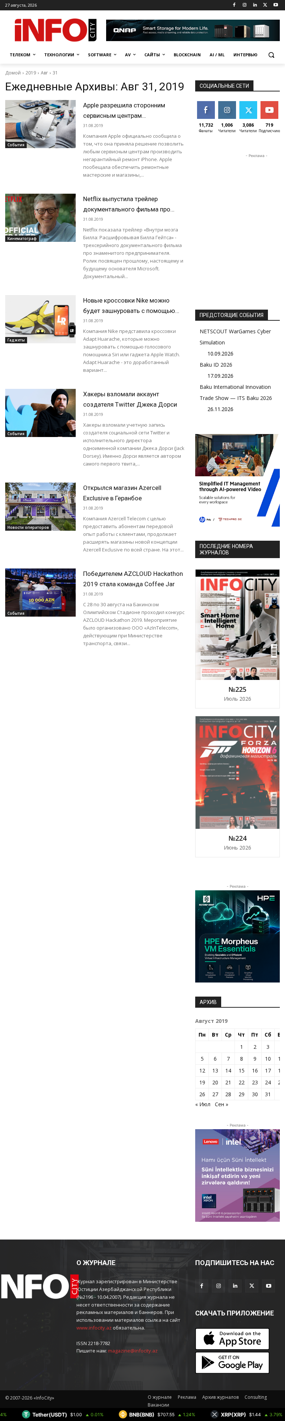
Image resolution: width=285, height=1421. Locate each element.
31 (55, 73)
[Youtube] (275, 5)
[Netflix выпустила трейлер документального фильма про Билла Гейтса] (40, 218)
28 (228, 1094)
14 (228, 1070)
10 (268, 1058)
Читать (227, 104)
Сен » (221, 1104)
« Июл (202, 1104)
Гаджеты (16, 340)
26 (202, 1094)
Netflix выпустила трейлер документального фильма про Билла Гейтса (126, 209)
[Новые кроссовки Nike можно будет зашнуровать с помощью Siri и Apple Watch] (40, 319)
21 (228, 1082)
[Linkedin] (255, 5)
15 (242, 1070)
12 (202, 1070)
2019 (31, 73)
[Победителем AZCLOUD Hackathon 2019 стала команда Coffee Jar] (40, 592)
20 (215, 1082)
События (15, 144)
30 (255, 1094)
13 (215, 1070)
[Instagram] (244, 5)
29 (242, 1094)
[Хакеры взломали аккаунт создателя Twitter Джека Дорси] (40, 413)
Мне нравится (207, 106)
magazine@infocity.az (133, 1350)
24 (268, 1082)
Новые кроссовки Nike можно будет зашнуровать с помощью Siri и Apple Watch (129, 311)
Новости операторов (28, 527)
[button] (271, 55)
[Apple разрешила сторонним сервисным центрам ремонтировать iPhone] (40, 124)
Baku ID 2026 (216, 364)
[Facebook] (234, 5)
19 (202, 1082)
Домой (13, 73)
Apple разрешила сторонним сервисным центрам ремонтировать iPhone (124, 115)
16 (255, 1070)
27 (215, 1094)
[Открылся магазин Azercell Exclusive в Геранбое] (40, 507)
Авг (44, 73)
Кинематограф (22, 238)
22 (242, 1082)
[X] (265, 5)
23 (255, 1082)
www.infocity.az (94, 1327)
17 (268, 1070)
